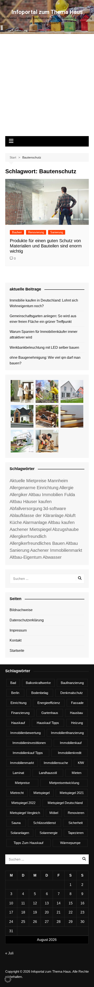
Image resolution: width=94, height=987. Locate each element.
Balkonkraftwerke (38, 683)
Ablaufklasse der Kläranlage (37, 515)
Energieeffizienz (48, 703)
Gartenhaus (49, 713)
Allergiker (19, 494)
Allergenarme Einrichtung (34, 487)
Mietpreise (22, 783)
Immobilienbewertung (25, 733)
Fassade (77, 703)
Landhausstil (48, 773)
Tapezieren (76, 833)
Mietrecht (17, 793)
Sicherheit (75, 823)
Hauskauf (18, 723)
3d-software (54, 508)
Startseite (17, 650)
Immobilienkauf (71, 743)
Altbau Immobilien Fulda (51, 494)
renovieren (76, 813)
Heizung (77, 723)
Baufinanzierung (72, 683)
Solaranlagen (19, 833)
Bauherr (17, 232)
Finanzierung (20, 713)
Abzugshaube (65, 529)
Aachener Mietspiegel (30, 529)
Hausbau (76, 713)
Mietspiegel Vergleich (25, 813)
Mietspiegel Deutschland (65, 803)
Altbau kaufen (61, 522)
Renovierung (36, 232)
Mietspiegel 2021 (72, 793)
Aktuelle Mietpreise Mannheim (39, 480)
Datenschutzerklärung (27, 620)
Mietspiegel (41, 793)
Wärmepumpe (70, 843)
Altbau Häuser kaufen (31, 501)
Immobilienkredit (69, 753)
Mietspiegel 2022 (23, 803)
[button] (8, 979)
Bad (13, 683)
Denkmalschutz (71, 693)
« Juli (9, 953)
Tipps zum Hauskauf (28, 843)
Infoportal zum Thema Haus (47, 12)
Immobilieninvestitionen (29, 743)
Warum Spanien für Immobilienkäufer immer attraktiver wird (43, 334)
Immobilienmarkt (22, 763)
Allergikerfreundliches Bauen (37, 543)
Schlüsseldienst (44, 823)
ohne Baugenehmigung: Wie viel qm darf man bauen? (45, 360)
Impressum (18, 630)
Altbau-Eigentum (26, 557)
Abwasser (52, 557)
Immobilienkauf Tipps (28, 753)
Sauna (16, 823)
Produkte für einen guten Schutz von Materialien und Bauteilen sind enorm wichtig (46, 245)
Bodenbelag (39, 693)
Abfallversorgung (26, 508)
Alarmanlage (35, 522)
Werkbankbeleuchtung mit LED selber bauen (44, 347)
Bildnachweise (21, 610)
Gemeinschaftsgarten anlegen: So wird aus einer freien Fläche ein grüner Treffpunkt (43, 318)
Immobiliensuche (56, 763)
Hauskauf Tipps (48, 723)
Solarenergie (48, 833)
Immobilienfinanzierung (67, 733)
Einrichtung (18, 703)
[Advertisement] (47, 87)
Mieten (76, 773)
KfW (81, 763)
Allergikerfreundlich (28, 536)
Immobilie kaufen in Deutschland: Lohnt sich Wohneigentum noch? (44, 303)
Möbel (53, 813)
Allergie (66, 487)
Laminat (18, 773)
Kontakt (15, 640)
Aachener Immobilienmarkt (56, 550)
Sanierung (56, 232)
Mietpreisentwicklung (64, 783)
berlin (15, 693)
